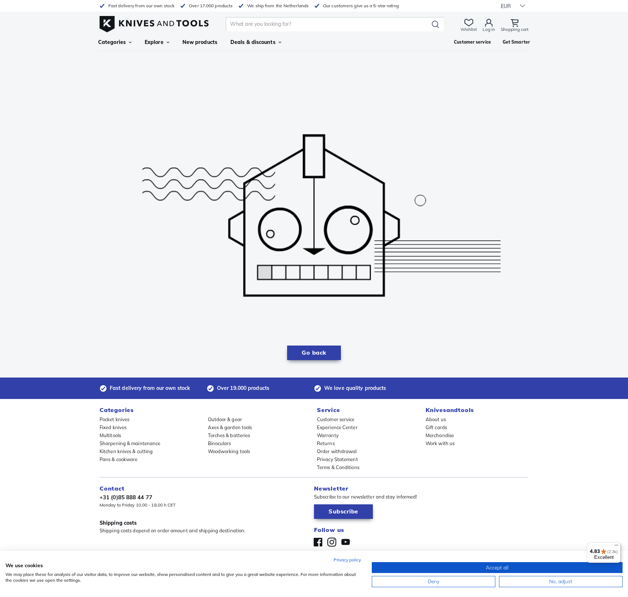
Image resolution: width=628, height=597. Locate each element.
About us (436, 419)
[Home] (154, 22)
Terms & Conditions (338, 467)
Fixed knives (113, 427)
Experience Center (337, 427)
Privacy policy (347, 559)
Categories (112, 42)
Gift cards (436, 427)
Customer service (336, 419)
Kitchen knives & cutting (126, 451)
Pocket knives (114, 419)
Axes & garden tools (230, 427)
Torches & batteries (229, 435)
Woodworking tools (229, 451)
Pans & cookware (119, 459)
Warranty (328, 435)
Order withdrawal (337, 451)
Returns (326, 443)
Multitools (110, 435)
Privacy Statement (337, 459)
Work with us (440, 443)
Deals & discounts (252, 42)
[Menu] (616, 546)
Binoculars (219, 443)
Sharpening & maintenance (130, 443)
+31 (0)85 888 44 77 (126, 497)
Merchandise (440, 435)
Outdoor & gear (225, 419)
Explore (154, 42)
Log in (489, 29)
